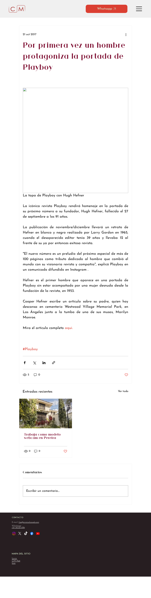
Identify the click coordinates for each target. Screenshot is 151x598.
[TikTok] (26, 533)
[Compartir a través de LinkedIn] (44, 362)
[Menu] (139, 9)
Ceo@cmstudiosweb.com (29, 522)
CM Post (16, 561)
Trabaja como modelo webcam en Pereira (42, 436)
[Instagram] (14, 533)
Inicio (14, 558)
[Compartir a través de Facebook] (25, 362)
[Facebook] (32, 533)
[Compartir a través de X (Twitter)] (34, 362)
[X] (20, 533)
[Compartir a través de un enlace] (53, 362)
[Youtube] (38, 533)
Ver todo (123, 391)
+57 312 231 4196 (18, 527)
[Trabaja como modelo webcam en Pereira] (45, 413)
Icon (14, 563)
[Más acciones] (125, 34)
